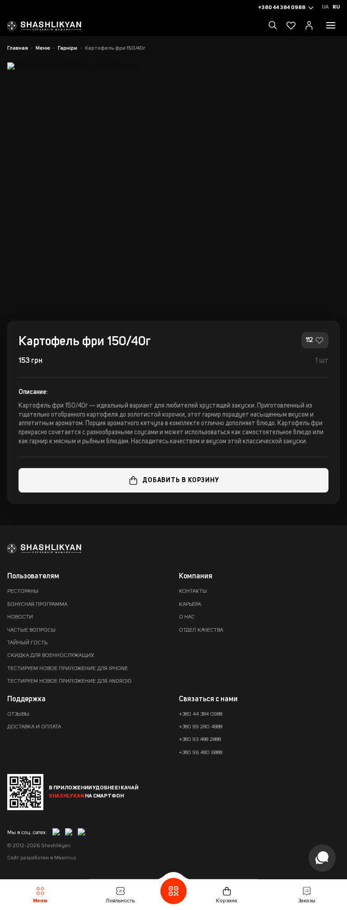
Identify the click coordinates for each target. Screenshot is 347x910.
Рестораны (22, 591)
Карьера (190, 604)
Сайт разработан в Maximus (41, 858)
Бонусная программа (37, 604)
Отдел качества (201, 630)
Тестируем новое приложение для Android (69, 681)
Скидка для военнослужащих (50, 655)
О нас (187, 617)
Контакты (193, 591)
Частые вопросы (31, 630)
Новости (20, 617)
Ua (325, 7)
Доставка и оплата (34, 727)
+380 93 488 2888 (200, 739)
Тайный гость (27, 643)
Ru (336, 7)
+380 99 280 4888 (200, 727)
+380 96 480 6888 (200, 752)
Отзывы (18, 714)
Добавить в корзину (180, 480)
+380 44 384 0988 (200, 714)
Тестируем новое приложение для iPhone (67, 668)
